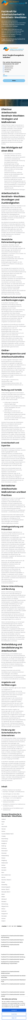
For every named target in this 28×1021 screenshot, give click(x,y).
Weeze (3, 858)
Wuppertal (4, 913)
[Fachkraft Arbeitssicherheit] (14, 2)
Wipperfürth (4, 906)
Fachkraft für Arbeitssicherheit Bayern (12, 940)
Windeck (3, 901)
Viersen (3, 829)
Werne (3, 877)
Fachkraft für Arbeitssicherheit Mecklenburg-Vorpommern (10, 962)
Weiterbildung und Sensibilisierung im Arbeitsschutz (13, 809)
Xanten (3, 918)
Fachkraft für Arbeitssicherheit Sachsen (13, 992)
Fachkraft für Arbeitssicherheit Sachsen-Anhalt (13, 995)
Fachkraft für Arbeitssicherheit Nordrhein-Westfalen (13, 976)
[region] (14, 1009)
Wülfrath (3, 911)
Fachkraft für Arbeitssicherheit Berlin (12, 942)
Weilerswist (4, 863)
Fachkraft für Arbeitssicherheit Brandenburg (10, 945)
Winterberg (4, 904)
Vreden (3, 836)
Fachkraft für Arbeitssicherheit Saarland (13, 984)
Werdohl (3, 870)
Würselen (4, 916)
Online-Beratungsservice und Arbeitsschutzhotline (11, 801)
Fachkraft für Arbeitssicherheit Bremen (12, 954)
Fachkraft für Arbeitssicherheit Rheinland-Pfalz (13, 980)
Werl (2, 872)
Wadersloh (4, 841)
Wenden (3, 867)
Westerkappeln (5, 887)
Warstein (4, 853)
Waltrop (3, 846)
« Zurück (4, 926)
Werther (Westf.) (6, 880)
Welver (3, 865)
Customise (14, 1014)
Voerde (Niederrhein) (7, 834)
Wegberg (4, 860)
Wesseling (4, 884)
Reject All (14, 1018)
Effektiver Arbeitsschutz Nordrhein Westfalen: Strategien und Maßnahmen (13, 790)
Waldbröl (4, 843)
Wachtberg (4, 838)
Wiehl (3, 894)
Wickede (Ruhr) (5, 892)
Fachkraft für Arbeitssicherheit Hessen (12, 959)
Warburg (3, 848)
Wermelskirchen (6, 875)
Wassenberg (5, 855)
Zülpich (3, 921)
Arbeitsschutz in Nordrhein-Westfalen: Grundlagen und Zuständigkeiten (13, 797)
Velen (3, 822)
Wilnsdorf (4, 899)
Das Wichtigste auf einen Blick (11, 794)
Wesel (3, 882)
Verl (2, 824)
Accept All (14, 1010)
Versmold (4, 826)
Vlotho (3, 831)
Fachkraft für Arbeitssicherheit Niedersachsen (10, 972)
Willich (3, 897)
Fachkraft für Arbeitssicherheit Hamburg (13, 957)
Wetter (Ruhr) (5, 889)
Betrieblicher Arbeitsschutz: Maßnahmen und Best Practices (14, 805)
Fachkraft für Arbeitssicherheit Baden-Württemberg (12, 936)
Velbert (3, 819)
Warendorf (4, 851)
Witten (3, 909)
